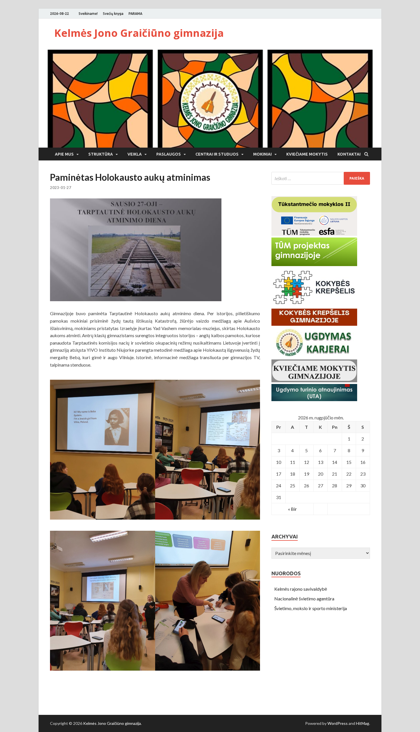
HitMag (362, 723)
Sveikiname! (88, 13)
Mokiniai (262, 154)
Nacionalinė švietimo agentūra (304, 598)
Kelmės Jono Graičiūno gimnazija (139, 33)
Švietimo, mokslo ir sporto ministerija (310, 608)
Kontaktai (349, 154)
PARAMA (135, 13)
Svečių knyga (113, 13)
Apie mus (64, 154)
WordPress (337, 723)
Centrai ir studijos (217, 154)
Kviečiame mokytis (307, 154)
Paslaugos (168, 154)
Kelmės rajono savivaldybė (300, 589)
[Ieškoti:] (320, 178)
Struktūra (100, 154)
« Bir (292, 509)
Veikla (134, 154)
